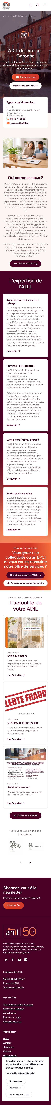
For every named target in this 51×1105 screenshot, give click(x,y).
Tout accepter (16, 1081)
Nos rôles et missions (24, 263)
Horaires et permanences (25, 85)
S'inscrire (11, 905)
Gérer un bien (9, 1055)
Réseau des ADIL (11, 983)
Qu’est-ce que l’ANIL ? (14, 978)
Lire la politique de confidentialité (20, 1073)
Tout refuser (15, 1087)
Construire (8, 1047)
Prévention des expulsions (21, 365)
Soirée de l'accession (18, 786)
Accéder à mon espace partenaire (27, 583)
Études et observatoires (19, 493)
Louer (6, 1038)
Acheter (7, 1042)
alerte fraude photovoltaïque (22, 722)
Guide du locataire (17, 655)
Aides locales (9, 1013)
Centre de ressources (13, 1008)
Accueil (6, 16)
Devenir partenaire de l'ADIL (23, 575)
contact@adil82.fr (20, 123)
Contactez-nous (27, 77)
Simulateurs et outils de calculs (18, 1004)
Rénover (7, 1051)
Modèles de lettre (11, 1017)
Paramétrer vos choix (19, 1094)
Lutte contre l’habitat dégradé (23, 439)
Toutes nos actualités (13, 987)
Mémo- (12, 1021)
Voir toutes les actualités (25, 815)
